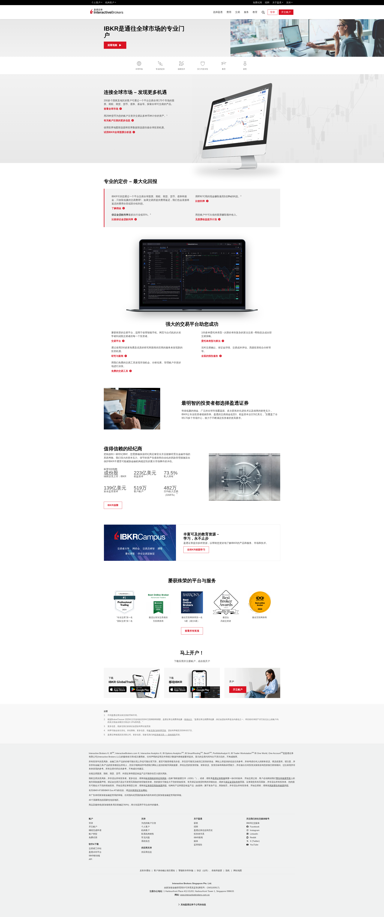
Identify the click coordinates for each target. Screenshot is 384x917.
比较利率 (200, 201)
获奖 (196, 823)
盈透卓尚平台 (95, 852)
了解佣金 (116, 208)
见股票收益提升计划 (206, 219)
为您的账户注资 (148, 823)
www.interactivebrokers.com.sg (195, 895)
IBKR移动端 (94, 856)
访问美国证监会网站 (137, 790)
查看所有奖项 (192, 631)
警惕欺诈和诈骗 (185, 870)
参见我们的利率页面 (157, 730)
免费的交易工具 (119, 371)
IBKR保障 (113, 505)
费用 (228, 12)
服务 (246, 12)
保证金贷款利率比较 (138, 726)
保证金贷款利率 (232, 782)
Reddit (252, 837)
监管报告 (198, 845)
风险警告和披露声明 (278, 785)
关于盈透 (276, 2)
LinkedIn (253, 834)
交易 (237, 12)
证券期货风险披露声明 (156, 785)
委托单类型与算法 (210, 341)
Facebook (254, 827)
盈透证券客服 (219, 778)
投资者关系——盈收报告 (165, 735)
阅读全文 (188, 719)
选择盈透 (218, 12)
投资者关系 (199, 834)
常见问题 (145, 837)
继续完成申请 (95, 830)
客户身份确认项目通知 (164, 870)
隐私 (228, 870)
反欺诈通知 (145, 870)
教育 (255, 12)
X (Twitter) (254, 841)
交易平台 (116, 341)
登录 (272, 12)
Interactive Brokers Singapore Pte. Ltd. (192, 883)
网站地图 (237, 870)
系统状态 (145, 841)
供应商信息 (146, 852)
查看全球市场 (111, 108)
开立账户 (286, 12)
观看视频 (112, 45)
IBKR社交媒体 (253, 823)
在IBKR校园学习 (196, 549)
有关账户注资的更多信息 (117, 120)
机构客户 (109, 2)
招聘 (267, 2)
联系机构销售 (147, 834)
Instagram (254, 830)
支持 (288, 2)
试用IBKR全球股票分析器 (117, 132)
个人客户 (96, 2)
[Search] (263, 12)
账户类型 (93, 834)
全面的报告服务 (209, 356)
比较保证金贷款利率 (122, 219)
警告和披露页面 (283, 778)
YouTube (253, 845)
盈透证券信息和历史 (203, 830)
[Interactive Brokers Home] (106, 11)
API (90, 859)
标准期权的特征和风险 (156, 778)
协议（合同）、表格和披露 (209, 870)
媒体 (196, 841)
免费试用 (257, 2)
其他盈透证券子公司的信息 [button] (193, 904)
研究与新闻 (117, 356)
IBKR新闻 (198, 837)
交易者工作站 (95, 848)
